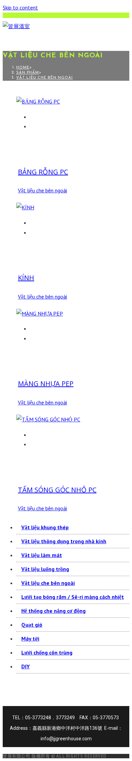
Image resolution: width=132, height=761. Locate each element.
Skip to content (20, 7)
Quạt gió (31, 624)
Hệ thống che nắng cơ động (53, 610)
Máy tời (30, 638)
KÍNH (26, 277)
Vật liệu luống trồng (45, 569)
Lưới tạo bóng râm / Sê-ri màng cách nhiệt (72, 596)
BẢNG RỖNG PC (43, 171)
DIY (25, 666)
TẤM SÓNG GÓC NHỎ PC (57, 489)
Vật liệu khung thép (45, 527)
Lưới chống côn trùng (46, 652)
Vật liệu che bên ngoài (44, 78)
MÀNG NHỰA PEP (45, 383)
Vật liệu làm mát (41, 555)
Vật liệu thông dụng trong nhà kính (63, 541)
